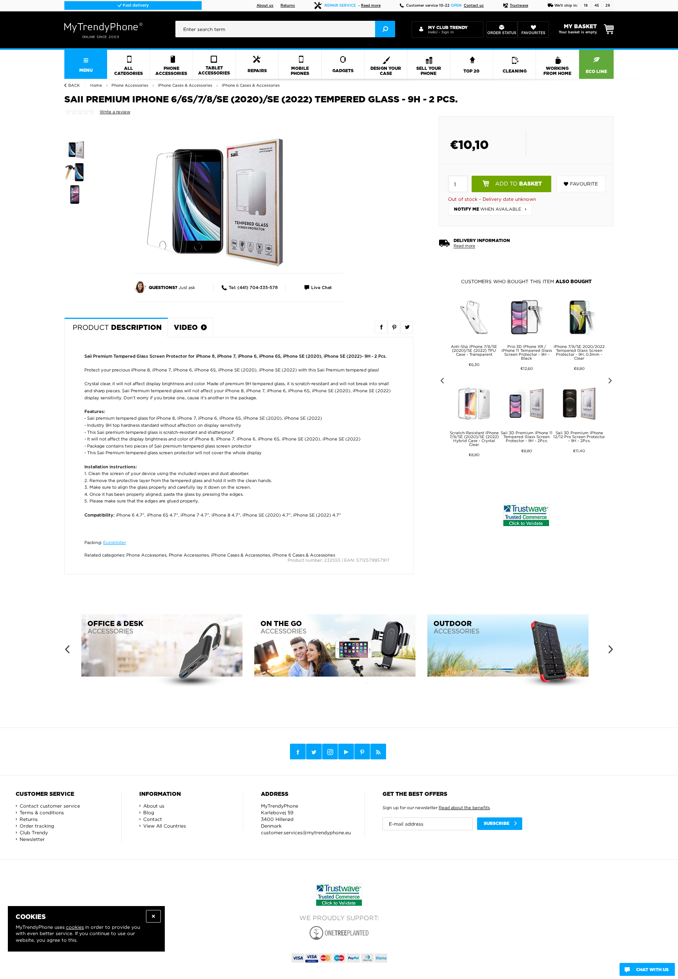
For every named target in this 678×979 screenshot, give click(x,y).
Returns (288, 5)
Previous (441, 382)
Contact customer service (50, 805)
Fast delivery (135, 5)
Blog (148, 812)
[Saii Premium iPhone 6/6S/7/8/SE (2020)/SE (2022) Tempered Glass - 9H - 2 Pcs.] (215, 202)
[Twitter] (314, 751)
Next (611, 382)
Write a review (115, 111)
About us (265, 5)
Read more (371, 5)
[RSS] (378, 751)
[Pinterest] (362, 752)
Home (96, 85)
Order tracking (37, 825)
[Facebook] (298, 751)
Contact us (474, 5)
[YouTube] (346, 751)
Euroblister (114, 542)
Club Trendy (34, 832)
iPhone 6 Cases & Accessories (303, 555)
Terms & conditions (42, 812)
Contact (152, 819)
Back (74, 85)
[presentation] (285, 29)
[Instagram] (330, 752)
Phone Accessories (146, 555)
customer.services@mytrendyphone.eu (306, 832)
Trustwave (519, 5)
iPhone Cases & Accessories (240, 555)
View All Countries (164, 825)
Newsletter (32, 839)
